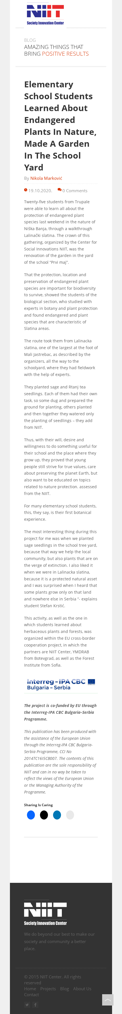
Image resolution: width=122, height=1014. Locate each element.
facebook (35, 1005)
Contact (31, 994)
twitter (27, 1005)
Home (30, 988)
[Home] (61, 913)
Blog (64, 988)
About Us (82, 988)
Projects (48, 988)
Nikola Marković (46, 178)
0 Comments (74, 190)
